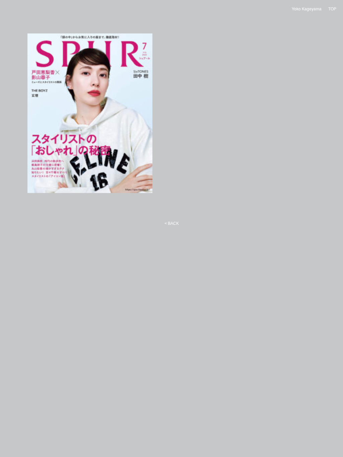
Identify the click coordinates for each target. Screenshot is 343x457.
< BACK (171, 223)
